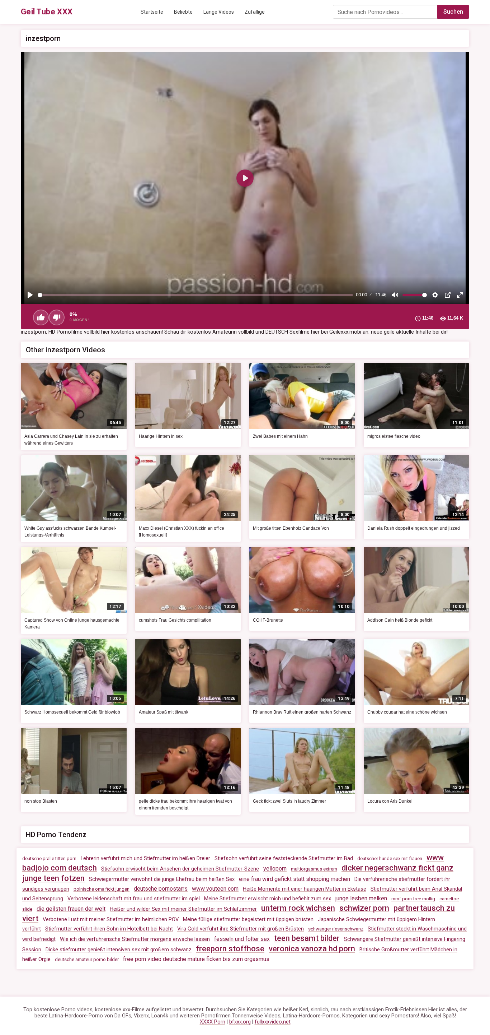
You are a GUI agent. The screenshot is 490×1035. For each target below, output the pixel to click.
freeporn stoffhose (230, 948)
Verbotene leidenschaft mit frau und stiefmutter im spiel (133, 899)
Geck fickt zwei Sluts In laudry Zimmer (289, 801)
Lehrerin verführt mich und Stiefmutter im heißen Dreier (145, 858)
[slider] (195, 295)
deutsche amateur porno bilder (87, 959)
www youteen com (215, 888)
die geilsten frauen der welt (71, 908)
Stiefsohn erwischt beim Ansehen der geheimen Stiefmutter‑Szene (180, 869)
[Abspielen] (30, 295)
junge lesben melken (361, 898)
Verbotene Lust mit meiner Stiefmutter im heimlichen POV (111, 919)
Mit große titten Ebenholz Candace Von (291, 528)
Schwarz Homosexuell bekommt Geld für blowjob (72, 712)
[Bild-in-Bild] (447, 295)
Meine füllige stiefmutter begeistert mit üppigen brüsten (248, 919)
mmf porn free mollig (413, 898)
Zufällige (255, 12)
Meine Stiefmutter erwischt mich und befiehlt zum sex (267, 899)
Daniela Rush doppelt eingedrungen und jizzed (413, 528)
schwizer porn (364, 908)
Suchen (453, 11)
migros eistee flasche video (393, 436)
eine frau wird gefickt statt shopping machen (294, 879)
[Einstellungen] (435, 295)
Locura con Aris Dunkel (390, 801)
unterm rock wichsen (298, 908)
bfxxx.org (240, 1022)
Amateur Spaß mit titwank (163, 712)
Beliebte (183, 12)
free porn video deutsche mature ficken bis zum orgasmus (196, 959)
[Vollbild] (460, 295)
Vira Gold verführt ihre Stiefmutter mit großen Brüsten (240, 929)
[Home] (47, 11)
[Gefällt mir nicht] (57, 317)
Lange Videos (218, 12)
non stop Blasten (40, 801)
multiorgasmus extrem (314, 869)
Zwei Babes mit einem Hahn (280, 436)
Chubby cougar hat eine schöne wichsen (407, 712)
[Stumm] (395, 295)
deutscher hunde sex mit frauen (389, 858)
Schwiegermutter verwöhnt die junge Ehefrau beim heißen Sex (162, 879)
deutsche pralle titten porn (49, 858)
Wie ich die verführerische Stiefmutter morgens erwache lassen (135, 939)
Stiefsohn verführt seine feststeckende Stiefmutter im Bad (284, 858)
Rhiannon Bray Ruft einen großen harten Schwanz (302, 712)
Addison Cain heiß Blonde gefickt (399, 620)
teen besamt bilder (307, 938)
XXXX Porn (212, 1022)
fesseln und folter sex (242, 939)
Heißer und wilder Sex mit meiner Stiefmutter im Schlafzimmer (183, 909)
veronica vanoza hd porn (312, 948)
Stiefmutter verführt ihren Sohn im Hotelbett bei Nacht (109, 929)
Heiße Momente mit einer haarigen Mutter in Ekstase (304, 889)
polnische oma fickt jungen (101, 889)
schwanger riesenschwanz (335, 929)
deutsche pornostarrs (161, 888)
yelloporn (275, 868)
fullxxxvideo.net (273, 1022)
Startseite (152, 12)
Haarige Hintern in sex (161, 436)
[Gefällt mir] (41, 317)
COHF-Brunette (268, 620)
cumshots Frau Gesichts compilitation (175, 620)
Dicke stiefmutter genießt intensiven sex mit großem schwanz (119, 950)
